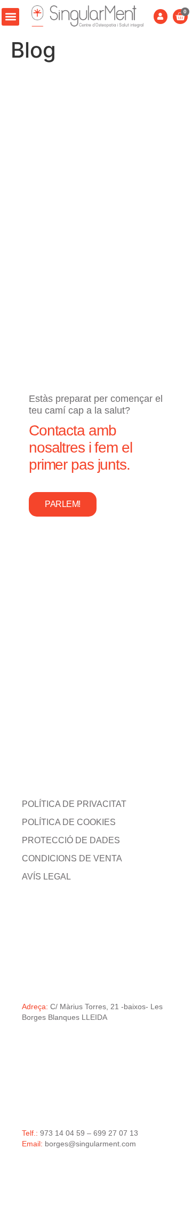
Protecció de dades (71, 840)
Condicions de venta (72, 858)
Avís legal (46, 876)
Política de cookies (69, 822)
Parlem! (63, 504)
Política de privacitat (74, 804)
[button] (10, 17)
